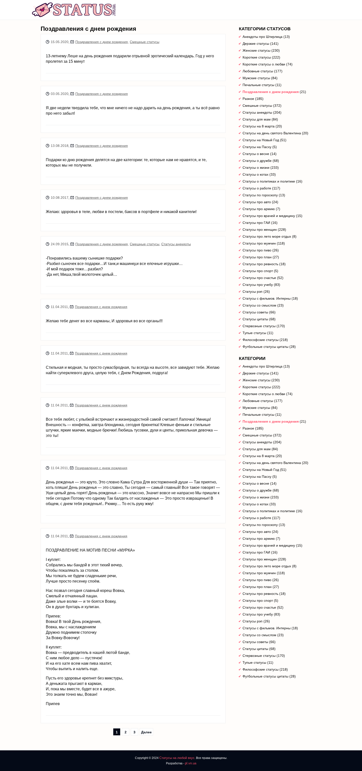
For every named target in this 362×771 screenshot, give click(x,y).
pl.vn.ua (190, 763)
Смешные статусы (144, 42)
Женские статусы (256, 50)
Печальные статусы (258, 85)
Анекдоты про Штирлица (262, 37)
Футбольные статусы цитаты (265, 347)
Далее (146, 732)
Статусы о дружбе (257, 161)
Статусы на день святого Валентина (272, 133)
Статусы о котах (255, 174)
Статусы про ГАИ (256, 223)
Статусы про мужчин (259, 243)
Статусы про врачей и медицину (269, 216)
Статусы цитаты (255, 319)
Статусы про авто (257, 202)
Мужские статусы (256, 78)
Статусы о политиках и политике (269, 181)
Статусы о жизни (256, 168)
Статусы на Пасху (257, 147)
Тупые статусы (254, 333)
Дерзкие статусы (256, 44)
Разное (248, 99)
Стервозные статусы (259, 326)
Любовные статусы (258, 71)
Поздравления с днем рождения (101, 42)
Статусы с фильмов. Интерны (267, 298)
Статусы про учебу (258, 285)
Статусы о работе (257, 188)
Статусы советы (255, 312)
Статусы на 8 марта (259, 126)
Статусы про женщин (260, 229)
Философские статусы (261, 340)
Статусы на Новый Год (261, 140)
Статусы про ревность (260, 264)
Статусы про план (257, 257)
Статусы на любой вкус (177, 758)
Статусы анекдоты (176, 244)
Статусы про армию (259, 209)
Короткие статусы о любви (264, 64)
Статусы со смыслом (259, 305)
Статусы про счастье (259, 278)
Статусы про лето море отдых (267, 236)
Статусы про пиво (257, 250)
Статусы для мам (257, 119)
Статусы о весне (256, 154)
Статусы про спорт (258, 271)
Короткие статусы (257, 57)
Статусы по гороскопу (260, 195)
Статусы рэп (253, 291)
